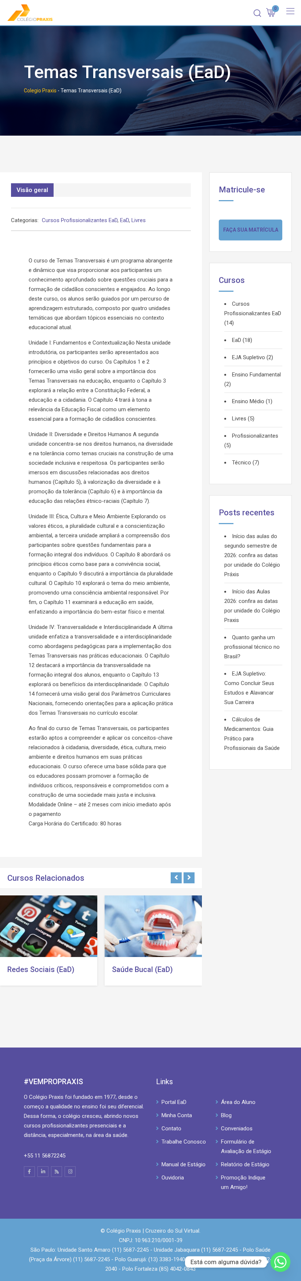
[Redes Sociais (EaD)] (48, 926)
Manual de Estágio (184, 1164)
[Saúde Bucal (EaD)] (153, 926)
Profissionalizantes (255, 435)
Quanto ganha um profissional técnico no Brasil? (252, 647)
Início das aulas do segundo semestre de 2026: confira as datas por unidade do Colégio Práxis (252, 555)
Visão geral (32, 190)
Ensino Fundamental (256, 374)
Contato (171, 1128)
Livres (138, 220)
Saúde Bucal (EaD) (142, 969)
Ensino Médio (248, 401)
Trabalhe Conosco (184, 1141)
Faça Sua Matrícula (250, 230)
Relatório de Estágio (245, 1164)
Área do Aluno (238, 1102)
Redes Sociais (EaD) (41, 969)
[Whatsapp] (280, 1262)
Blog (226, 1115)
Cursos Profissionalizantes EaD (79, 220)
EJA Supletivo (248, 357)
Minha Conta (177, 1115)
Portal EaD (174, 1102)
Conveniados (237, 1128)
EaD (124, 220)
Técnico (241, 462)
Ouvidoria (173, 1177)
